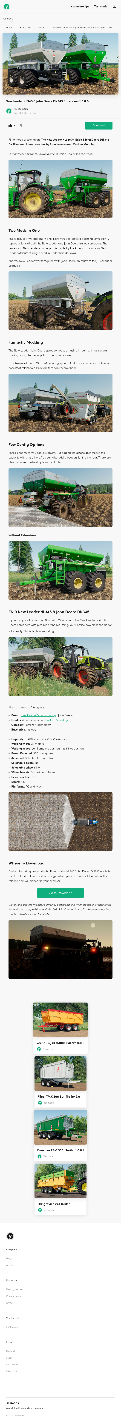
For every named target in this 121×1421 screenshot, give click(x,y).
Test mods (100, 6)
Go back (8, 18)
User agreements (15, 1289)
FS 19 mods (12, 1327)
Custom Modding (56, 720)
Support (10, 1351)
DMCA (9, 1303)
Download (99, 125)
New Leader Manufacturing (38, 715)
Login (9, 1358)
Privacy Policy (13, 1296)
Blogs (9, 1258)
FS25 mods (12, 1371)
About (9, 1265)
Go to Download (60, 893)
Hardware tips (80, 6)
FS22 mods (12, 1364)
